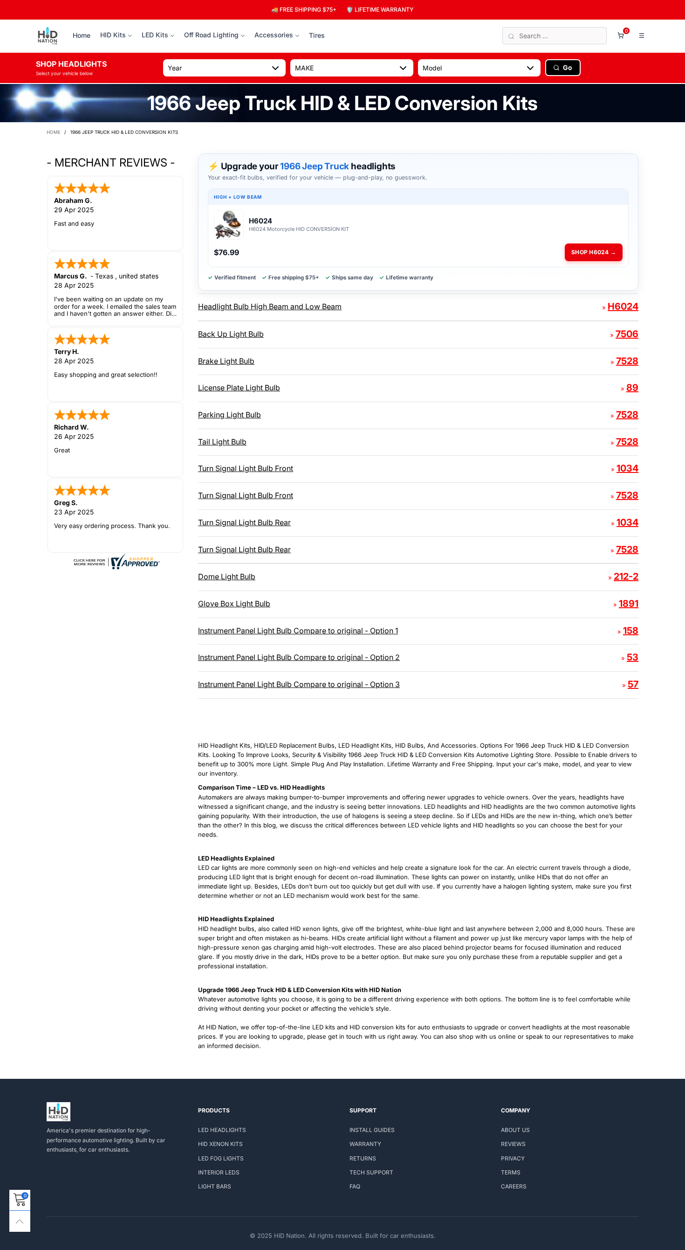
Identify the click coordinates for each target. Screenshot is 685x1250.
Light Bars (214, 1186)
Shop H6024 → (593, 252)
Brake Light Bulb (226, 361)
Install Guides (372, 1129)
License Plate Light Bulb (239, 387)
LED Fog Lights (221, 1158)
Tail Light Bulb (222, 441)
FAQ (354, 1186)
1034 (627, 468)
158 (630, 630)
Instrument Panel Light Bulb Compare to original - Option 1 (298, 630)
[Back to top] (19, 1221)
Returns (362, 1158)
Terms (511, 1172)
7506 (627, 334)
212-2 (626, 576)
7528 (627, 361)
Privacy (513, 1158)
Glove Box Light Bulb (234, 603)
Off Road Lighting (211, 35)
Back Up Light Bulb (231, 334)
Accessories (273, 35)
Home (81, 35)
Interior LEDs (219, 1172)
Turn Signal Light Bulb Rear (244, 522)
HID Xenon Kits (220, 1143)
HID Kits (113, 35)
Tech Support (371, 1172)
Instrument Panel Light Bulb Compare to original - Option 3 (299, 684)
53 (632, 657)
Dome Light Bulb (226, 576)
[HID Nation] (48, 36)
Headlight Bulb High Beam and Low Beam (270, 306)
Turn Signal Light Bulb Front (245, 468)
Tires (317, 35)
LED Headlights (222, 1129)
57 (633, 684)
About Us (515, 1129)
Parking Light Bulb (229, 414)
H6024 (623, 306)
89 (632, 387)
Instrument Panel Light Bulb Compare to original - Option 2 (299, 657)
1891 (628, 603)
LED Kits (155, 35)
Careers (514, 1186)
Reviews (513, 1143)
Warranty (365, 1143)
